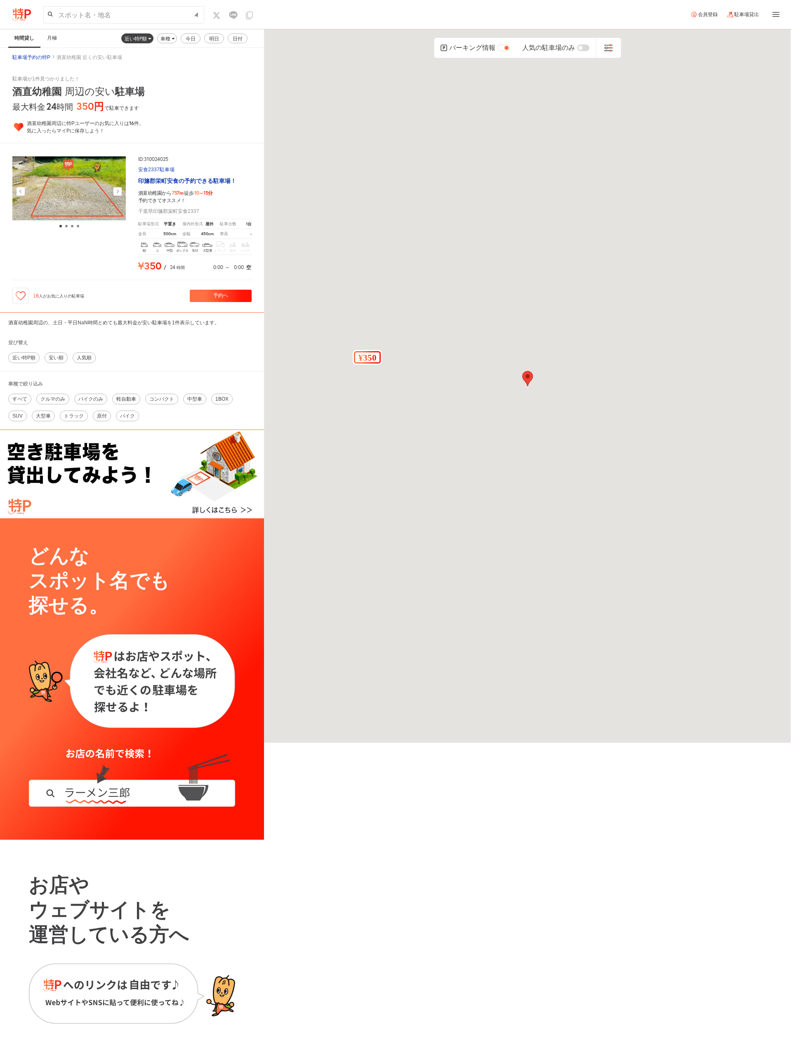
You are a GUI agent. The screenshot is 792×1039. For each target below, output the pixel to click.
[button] (367, 357)
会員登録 (708, 14)
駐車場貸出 (746, 14)
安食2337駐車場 (156, 169)
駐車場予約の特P (31, 57)
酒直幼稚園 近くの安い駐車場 (89, 57)
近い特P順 (136, 38)
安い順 (56, 358)
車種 (166, 38)
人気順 (84, 358)
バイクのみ (90, 399)
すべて (19, 399)
